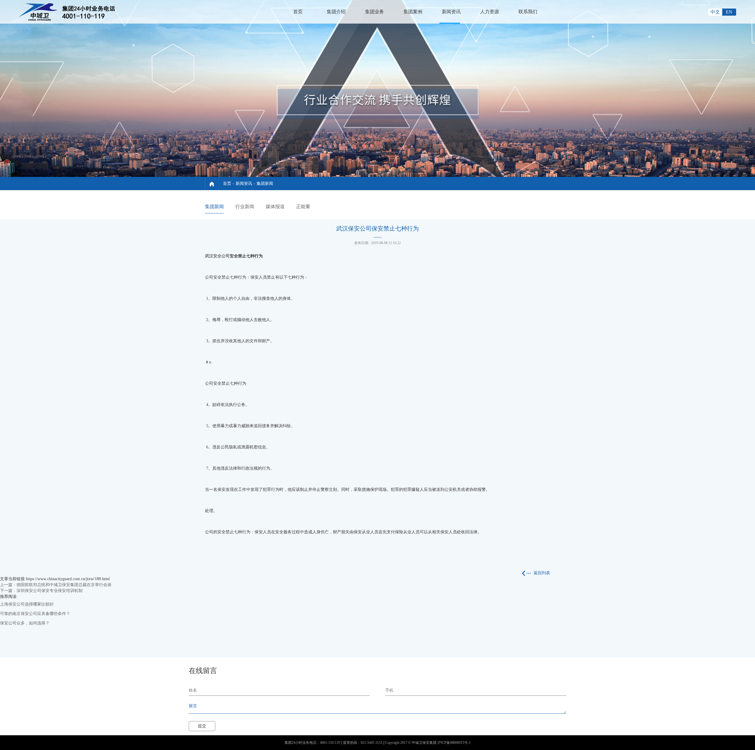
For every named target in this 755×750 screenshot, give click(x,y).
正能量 (303, 206)
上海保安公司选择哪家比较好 (27, 604)
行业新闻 (244, 206)
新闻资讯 (451, 11)
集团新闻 (265, 183)
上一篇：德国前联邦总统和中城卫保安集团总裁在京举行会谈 (55, 585)
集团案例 (412, 11)
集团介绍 (336, 11)
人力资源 (489, 11)
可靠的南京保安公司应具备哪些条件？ (35, 613)
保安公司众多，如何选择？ (25, 623)
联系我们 (527, 11)
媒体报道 (275, 206)
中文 (715, 11)
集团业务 (374, 11)
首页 (298, 11)
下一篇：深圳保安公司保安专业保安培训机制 (41, 590)
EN (729, 11)
